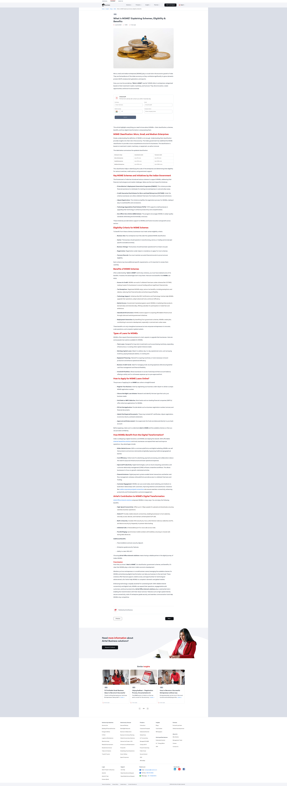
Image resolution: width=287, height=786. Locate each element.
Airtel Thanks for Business (108, 769)
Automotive (105, 725)
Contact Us (175, 746)
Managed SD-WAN (144, 741)
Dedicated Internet (144, 731)
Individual (104, 1)
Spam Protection (124, 757)
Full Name (117, 102)
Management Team (177, 740)
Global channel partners (178, 728)
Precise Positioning (144, 747)
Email (145, 102)
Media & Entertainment (107, 744)
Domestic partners (177, 725)
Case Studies (159, 728)
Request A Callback (110, 647)
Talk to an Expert (170, 4)
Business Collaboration (125, 731)
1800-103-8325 (149, 772)
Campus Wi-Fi (143, 744)
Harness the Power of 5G (126, 741)
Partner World (105, 779)
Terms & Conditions (106, 784)
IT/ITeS (103, 735)
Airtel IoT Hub (105, 776)
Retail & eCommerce (107, 747)
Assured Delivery (124, 725)
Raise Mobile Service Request (128, 776)
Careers (174, 743)
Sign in (182, 4)
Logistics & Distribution (107, 738)
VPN (141, 757)
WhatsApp (142, 760)
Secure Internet (143, 754)
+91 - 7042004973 (151, 775)
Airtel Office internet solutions (122, 500)
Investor (120, 1)
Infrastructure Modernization (127, 744)
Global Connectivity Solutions (127, 738)
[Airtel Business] (106, 5)
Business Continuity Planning (127, 735)
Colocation (142, 725)
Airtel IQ (104, 773)
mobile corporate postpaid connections (131, 489)
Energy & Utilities (106, 731)
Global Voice (143, 735)
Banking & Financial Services (108, 728)
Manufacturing (105, 741)
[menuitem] (129, 5)
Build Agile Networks (125, 728)
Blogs (157, 725)
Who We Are (176, 737)
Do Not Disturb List (132, 784)
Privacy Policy (115, 784)
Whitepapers (159, 731)
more (121, 697)
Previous (118, 618)
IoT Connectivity (144, 738)
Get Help (123, 769)
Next (169, 618)
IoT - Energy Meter (160, 743)
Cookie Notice (123, 784)
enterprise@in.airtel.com (149, 769)
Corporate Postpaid (145, 728)
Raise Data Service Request (127, 773)
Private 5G (122, 747)
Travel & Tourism (106, 754)
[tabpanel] (116, 686)
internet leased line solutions (122, 441)
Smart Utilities (123, 754)
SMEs (115, 14)
